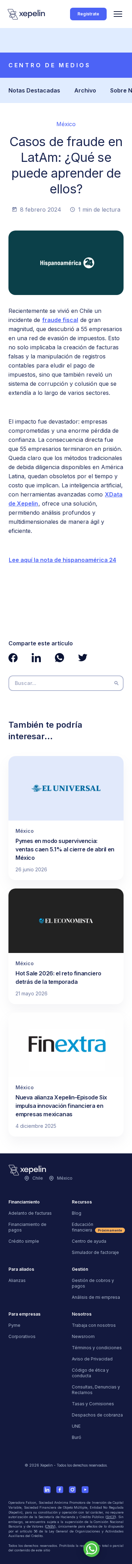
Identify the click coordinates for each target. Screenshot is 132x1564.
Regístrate (88, 13)
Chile (37, 1178)
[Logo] (27, 14)
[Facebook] (59, 1489)
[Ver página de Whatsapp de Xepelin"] (59, 657)
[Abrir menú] (117, 14)
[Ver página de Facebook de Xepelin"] (13, 657)
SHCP (110, 1517)
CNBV (50, 1526)
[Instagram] (72, 1489)
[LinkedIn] (47, 1489)
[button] (117, 14)
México (65, 1178)
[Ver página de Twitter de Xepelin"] (82, 657)
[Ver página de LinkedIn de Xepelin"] (36, 657)
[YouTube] (85, 1489)
